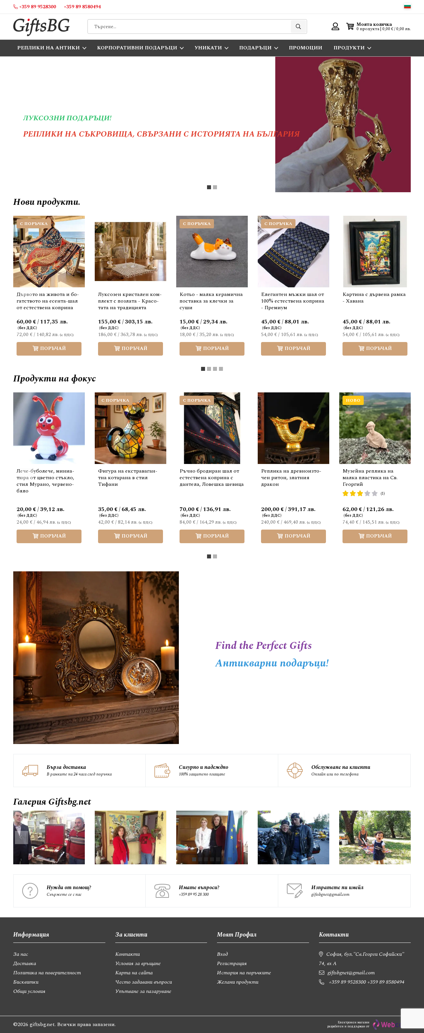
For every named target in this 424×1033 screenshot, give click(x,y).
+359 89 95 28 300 (194, 894)
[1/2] (209, 187)
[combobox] (197, 26)
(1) (383, 493)
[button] (407, 5)
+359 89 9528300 (347, 982)
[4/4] (221, 369)
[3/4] (215, 369)
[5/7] (218, 859)
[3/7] (206, 859)
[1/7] (194, 859)
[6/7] (224, 859)
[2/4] (209, 369)
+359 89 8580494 (385, 982)
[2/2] (215, 187)
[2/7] (200, 859)
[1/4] (203, 369)
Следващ (397, 292)
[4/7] (212, 859)
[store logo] (41, 26)
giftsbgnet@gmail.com (330, 894)
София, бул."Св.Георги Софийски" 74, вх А (361, 958)
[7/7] (230, 859)
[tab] (209, 187)
